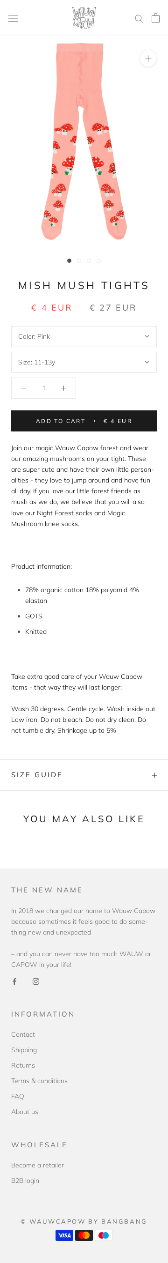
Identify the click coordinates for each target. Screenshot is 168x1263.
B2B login (25, 1180)
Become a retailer (37, 1165)
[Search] (139, 18)
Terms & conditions (39, 1081)
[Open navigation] (13, 18)
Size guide (37, 774)
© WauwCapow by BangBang (84, 1221)
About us (24, 1111)
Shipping (24, 1050)
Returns (23, 1065)
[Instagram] (36, 980)
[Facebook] (14, 980)
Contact (23, 1034)
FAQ (17, 1096)
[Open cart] (156, 17)
